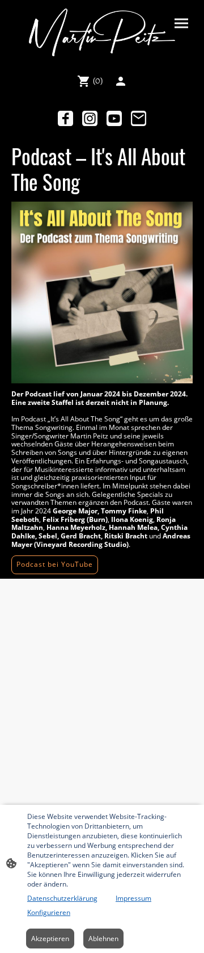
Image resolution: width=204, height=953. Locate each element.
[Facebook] (65, 118)
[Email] (138, 118)
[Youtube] (114, 118)
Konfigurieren (48, 912)
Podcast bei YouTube (54, 564)
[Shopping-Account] (121, 81)
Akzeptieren (50, 938)
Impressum (133, 898)
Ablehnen (103, 938)
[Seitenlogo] (102, 32)
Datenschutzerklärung (62, 898)
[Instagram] (89, 118)
